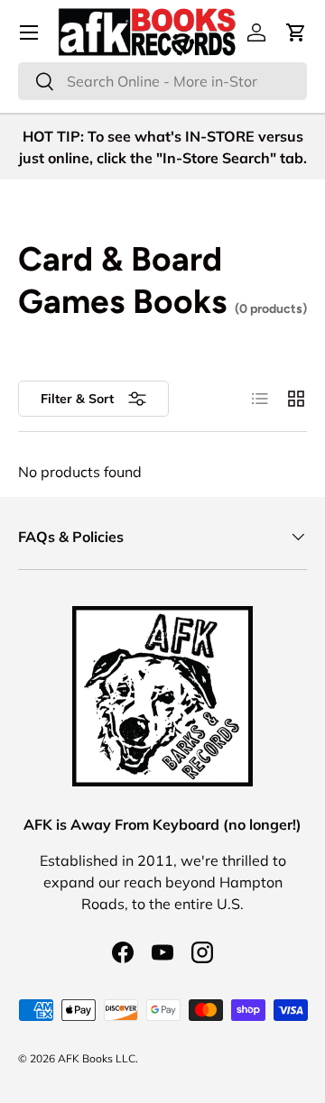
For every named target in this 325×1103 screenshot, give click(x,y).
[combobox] (162, 81)
